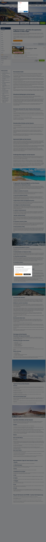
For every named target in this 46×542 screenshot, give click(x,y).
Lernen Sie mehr (17, 272)
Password (19, 7)
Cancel (20, 11)
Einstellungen (27, 274)
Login (25, 11)
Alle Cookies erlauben (19, 274)
